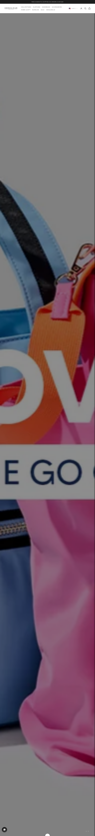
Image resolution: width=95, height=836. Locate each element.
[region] (47, 424)
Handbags (46, 7)
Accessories (57, 7)
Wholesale (50, 10)
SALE (43, 10)
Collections (26, 7)
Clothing (36, 7)
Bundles (35, 10)
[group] (47, 424)
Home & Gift (26, 10)
